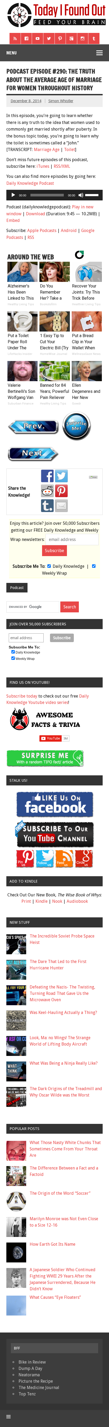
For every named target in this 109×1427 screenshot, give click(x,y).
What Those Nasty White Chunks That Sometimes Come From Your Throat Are (65, 1149)
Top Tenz (27, 1393)
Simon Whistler (60, 101)
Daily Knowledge (68, 566)
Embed (13, 220)
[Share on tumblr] (47, 505)
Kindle (41, 901)
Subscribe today (21, 696)
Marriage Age (47, 149)
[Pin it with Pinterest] (61, 490)
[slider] (92, 194)
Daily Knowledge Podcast (30, 183)
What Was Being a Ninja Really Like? (64, 1063)
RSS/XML (62, 166)
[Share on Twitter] (61, 476)
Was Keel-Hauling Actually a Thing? (63, 1012)
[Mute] (81, 195)
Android (69, 230)
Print (26, 901)
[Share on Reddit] (47, 490)
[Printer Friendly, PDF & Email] (94, 477)
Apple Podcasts (41, 230)
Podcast (17, 588)
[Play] (13, 195)
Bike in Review (32, 1362)
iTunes (43, 166)
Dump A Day (30, 1368)
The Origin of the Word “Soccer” (60, 1193)
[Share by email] (61, 505)
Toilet (69, 149)
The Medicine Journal (39, 1387)
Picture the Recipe (36, 1381)
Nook (57, 901)
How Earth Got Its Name (52, 1244)
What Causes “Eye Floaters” (55, 1297)
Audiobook (77, 901)
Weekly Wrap (54, 573)
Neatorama (29, 1374)
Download (35, 213)
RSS (31, 237)
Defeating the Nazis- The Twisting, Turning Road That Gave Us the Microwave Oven (62, 993)
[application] (54, 195)
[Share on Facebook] (47, 476)
